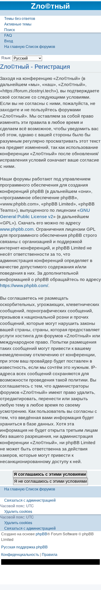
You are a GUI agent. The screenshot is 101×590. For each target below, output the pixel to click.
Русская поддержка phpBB (24, 547)
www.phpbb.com (17, 229)
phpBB (41, 533)
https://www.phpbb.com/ (24, 285)
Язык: (6, 57)
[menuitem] (17, 18)
